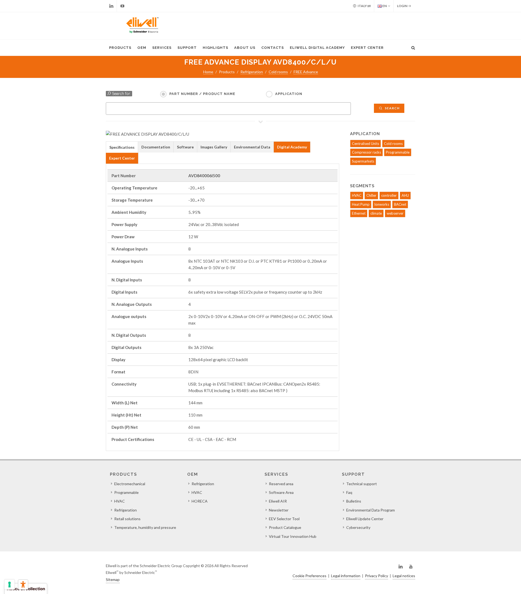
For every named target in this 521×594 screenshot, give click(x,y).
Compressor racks (366, 152)
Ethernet (359, 213)
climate (376, 213)
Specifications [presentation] (122, 147)
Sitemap (113, 579)
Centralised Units (365, 143)
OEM (141, 48)
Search (392, 108)
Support (187, 48)
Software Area (281, 492)
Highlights (215, 48)
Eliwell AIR (278, 501)
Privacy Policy (376, 575)
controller (389, 195)
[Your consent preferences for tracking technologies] (9, 584)
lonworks (381, 204)
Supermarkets (363, 161)
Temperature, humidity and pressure (145, 527)
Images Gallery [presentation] (214, 147)
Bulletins (353, 501)
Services (161, 48)
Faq (349, 492)
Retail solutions (127, 518)
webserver (395, 213)
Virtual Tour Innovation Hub (292, 536)
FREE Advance (306, 71)
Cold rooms (278, 71)
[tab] (122, 147)
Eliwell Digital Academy (317, 48)
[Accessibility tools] (23, 584)
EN (384, 6)
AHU (405, 195)
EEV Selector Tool (284, 518)
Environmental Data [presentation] (252, 147)
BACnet (400, 204)
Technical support (361, 483)
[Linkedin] (111, 6)
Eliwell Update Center (364, 518)
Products (120, 48)
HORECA (200, 501)
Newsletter (278, 510)
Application (288, 94)
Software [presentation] (185, 147)
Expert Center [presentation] (122, 158)
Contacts (272, 48)
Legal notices (404, 575)
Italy (362, 6)
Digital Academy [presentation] (292, 147)
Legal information (345, 575)
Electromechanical (129, 483)
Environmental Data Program (370, 510)
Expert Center (367, 48)
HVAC (356, 195)
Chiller (371, 195)
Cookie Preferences (309, 575)
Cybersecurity (358, 527)
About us (244, 48)
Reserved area (281, 483)
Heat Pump (361, 204)
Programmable (397, 152)
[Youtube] (122, 6)
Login (402, 6)
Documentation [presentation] (155, 147)
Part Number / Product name (202, 94)
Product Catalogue (285, 527)
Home (208, 71)
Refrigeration (251, 71)
